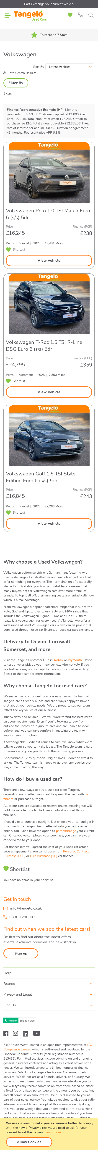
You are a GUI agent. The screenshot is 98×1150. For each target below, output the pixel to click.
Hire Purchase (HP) (43, 856)
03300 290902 (22, 917)
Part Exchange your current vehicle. (49, 4)
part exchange (66, 831)
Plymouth (75, 660)
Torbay (58, 660)
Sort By (38, 67)
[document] (49, 1134)
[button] (15, 249)
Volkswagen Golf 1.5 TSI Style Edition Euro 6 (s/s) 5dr (40, 477)
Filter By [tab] (15, 82)
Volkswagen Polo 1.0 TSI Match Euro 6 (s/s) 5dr (48, 214)
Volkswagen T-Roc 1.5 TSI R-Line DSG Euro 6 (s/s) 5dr (44, 346)
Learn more (53, 1132)
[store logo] (30, 18)
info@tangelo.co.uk (26, 908)
